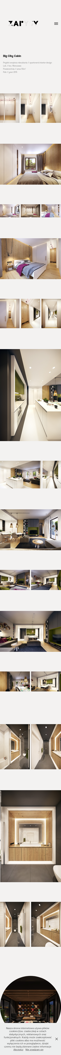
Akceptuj (18, 1049)
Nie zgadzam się (34, 1049)
